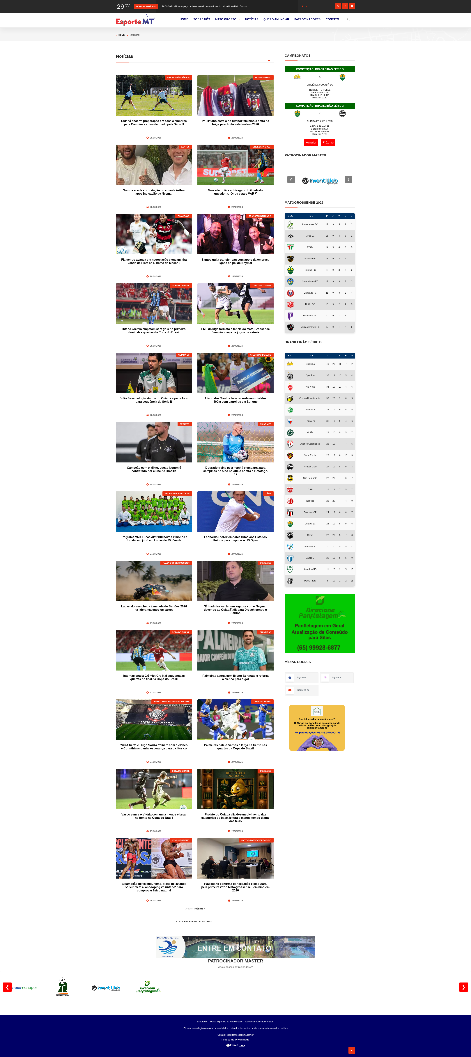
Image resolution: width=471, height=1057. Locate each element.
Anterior (311, 142)
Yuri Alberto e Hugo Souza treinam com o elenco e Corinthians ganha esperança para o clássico (154, 747)
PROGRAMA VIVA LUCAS (177, 493)
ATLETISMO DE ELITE (260, 355)
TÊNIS (268, 493)
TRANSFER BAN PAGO (260, 216)
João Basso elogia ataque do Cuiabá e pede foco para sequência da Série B (154, 400)
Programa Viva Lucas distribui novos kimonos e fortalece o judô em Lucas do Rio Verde (154, 538)
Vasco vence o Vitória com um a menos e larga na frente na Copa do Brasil (153, 816)
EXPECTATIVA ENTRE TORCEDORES (172, 701)
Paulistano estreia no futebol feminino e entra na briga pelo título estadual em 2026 (235, 122)
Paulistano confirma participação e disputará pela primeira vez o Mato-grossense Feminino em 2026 (235, 887)
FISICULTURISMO (181, 840)
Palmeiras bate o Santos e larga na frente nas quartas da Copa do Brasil (235, 747)
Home (121, 35)
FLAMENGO (184, 216)
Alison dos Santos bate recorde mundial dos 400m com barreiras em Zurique (235, 400)
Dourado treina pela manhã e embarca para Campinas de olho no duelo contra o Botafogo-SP (235, 471)
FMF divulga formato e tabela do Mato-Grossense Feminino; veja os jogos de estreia (235, 330)
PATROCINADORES (307, 19)
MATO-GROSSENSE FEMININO (256, 840)
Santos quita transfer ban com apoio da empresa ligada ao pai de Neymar (235, 261)
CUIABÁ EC (184, 355)
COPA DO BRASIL (181, 285)
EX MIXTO (185, 424)
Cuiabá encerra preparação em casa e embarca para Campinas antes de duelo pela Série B (154, 122)
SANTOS (185, 147)
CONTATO (332, 19)
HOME (184, 19)
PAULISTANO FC (263, 77)
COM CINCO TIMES (262, 285)
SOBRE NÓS (201, 19)
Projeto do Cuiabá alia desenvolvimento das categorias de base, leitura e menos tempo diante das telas (235, 818)
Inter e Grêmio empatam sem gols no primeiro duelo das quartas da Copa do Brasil (154, 330)
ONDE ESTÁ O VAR (262, 147)
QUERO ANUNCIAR (276, 19)
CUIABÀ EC (265, 424)
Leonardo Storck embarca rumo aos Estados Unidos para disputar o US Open (235, 538)
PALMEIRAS (265, 632)
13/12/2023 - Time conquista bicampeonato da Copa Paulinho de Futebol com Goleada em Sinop (210, 11)
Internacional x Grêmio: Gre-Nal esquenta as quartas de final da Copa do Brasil (154, 677)
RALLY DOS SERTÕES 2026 (176, 563)
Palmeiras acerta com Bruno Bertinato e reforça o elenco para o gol (235, 677)
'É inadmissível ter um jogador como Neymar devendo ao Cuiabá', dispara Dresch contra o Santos (235, 610)
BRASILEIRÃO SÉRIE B (178, 77)
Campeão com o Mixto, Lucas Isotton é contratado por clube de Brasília (154, 469)
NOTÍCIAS (251, 19)
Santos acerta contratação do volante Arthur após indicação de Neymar (154, 192)
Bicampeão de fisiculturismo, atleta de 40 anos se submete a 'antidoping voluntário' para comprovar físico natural (154, 887)
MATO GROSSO (225, 19)
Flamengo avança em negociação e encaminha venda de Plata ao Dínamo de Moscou (154, 261)
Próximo (328, 142)
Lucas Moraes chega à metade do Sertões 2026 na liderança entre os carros (154, 608)
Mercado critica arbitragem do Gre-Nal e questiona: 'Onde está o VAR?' (235, 192)
